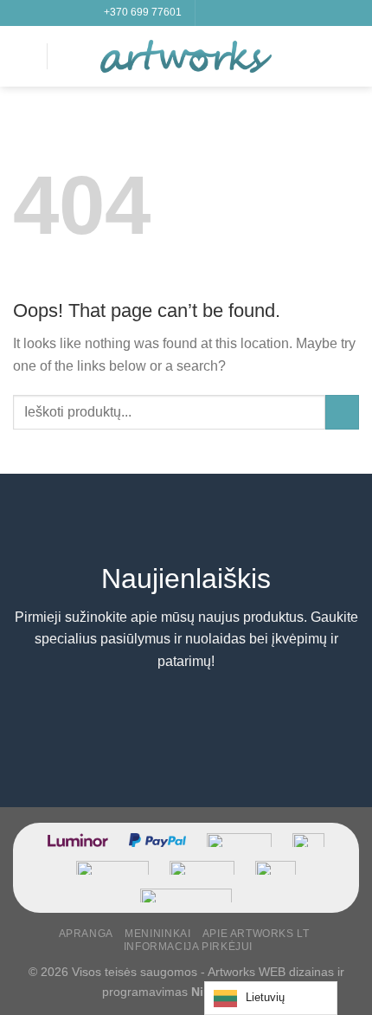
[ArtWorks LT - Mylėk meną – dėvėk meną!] (186, 56)
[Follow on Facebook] (210, 13)
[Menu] (23, 56)
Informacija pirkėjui (188, 947)
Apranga (86, 934)
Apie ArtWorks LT (256, 934)
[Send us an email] (259, 13)
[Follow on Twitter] (243, 13)
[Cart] (350, 56)
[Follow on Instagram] (226, 13)
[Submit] (342, 412)
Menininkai (157, 934)
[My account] (321, 56)
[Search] (67, 56)
